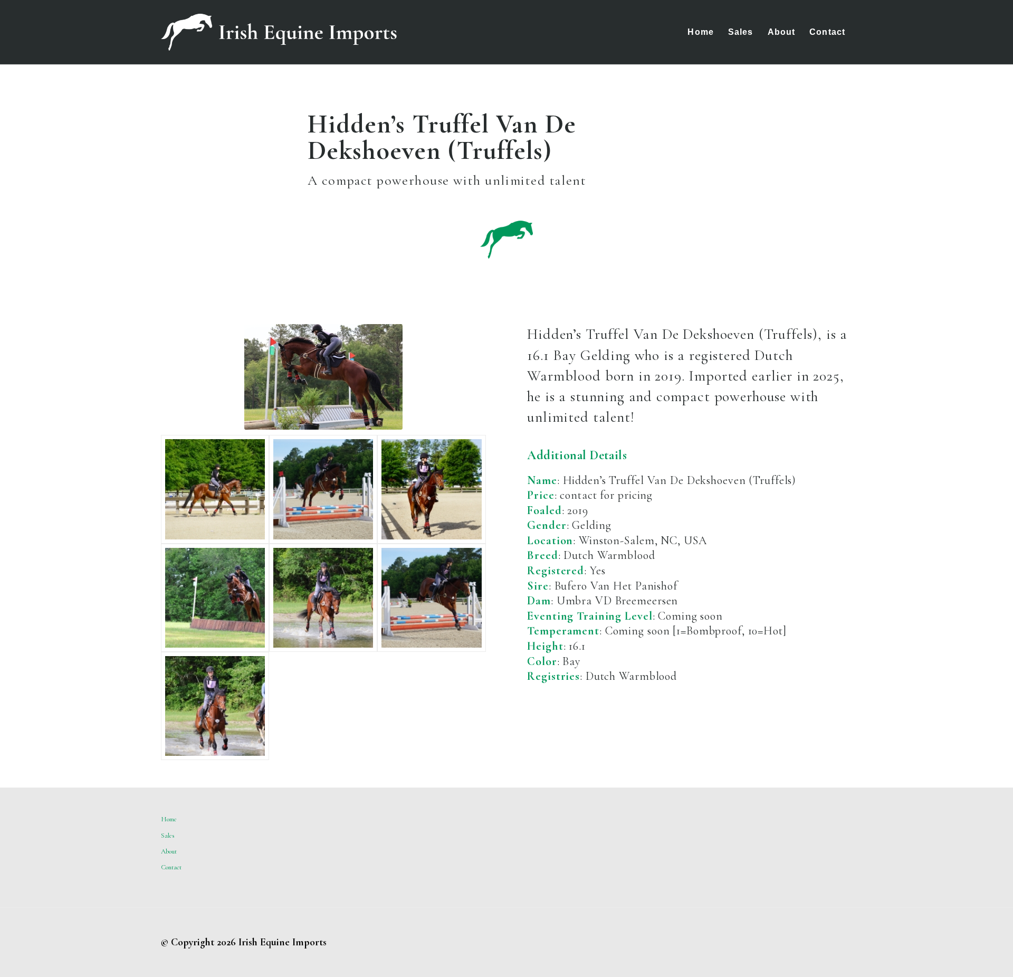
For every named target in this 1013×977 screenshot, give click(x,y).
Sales (168, 835)
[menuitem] (700, 32)
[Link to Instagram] (828, 942)
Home (169, 819)
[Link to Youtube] (844, 942)
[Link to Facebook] (812, 942)
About (169, 851)
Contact (171, 867)
